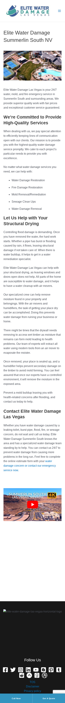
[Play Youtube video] (32, 504)
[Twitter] (13, 670)
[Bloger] (43, 670)
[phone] (29, 675)
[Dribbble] (44, 675)
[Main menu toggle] (59, 11)
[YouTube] (36, 670)
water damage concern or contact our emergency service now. (29, 466)
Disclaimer (32, 686)
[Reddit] (21, 675)
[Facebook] (5, 670)
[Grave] (37, 675)
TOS (32, 682)
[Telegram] (59, 670)
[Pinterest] (51, 670)
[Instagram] (20, 670)
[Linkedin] (28, 670)
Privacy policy (32, 691)
